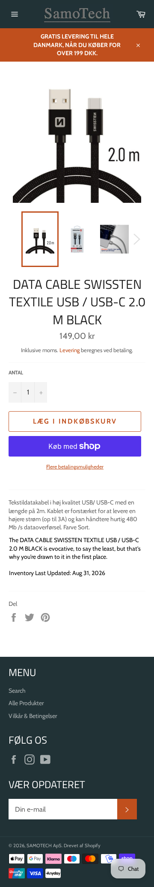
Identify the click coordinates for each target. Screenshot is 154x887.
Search (17, 690)
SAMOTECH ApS (44, 845)
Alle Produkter (26, 703)
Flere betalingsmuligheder (75, 466)
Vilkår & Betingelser (33, 716)
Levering (69, 350)
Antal (16, 372)
